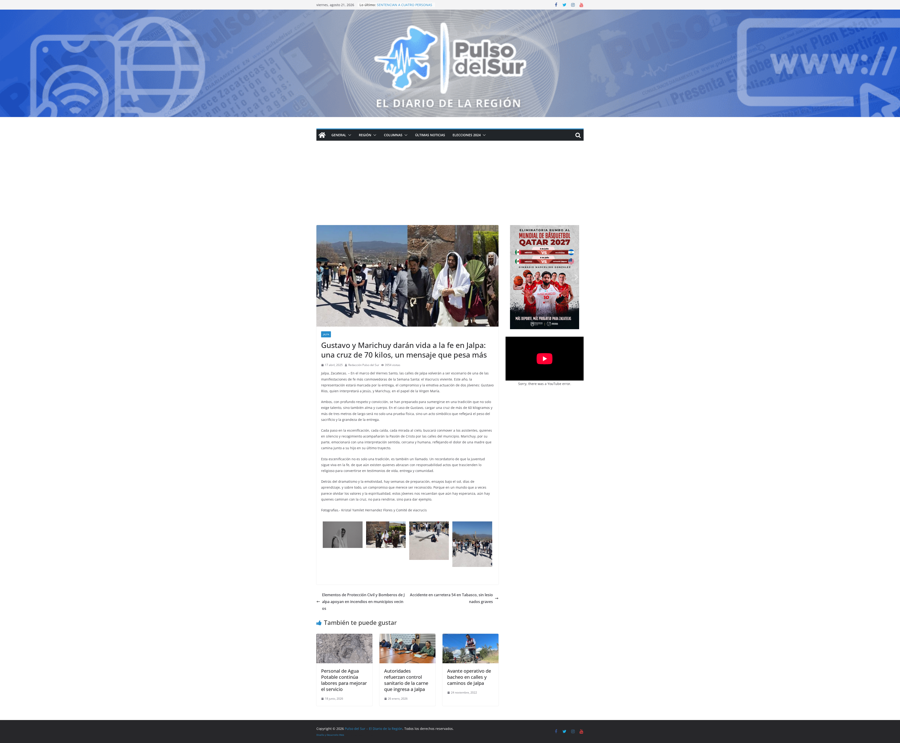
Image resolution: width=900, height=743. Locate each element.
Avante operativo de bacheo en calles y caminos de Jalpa (469, 677)
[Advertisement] (450, 190)
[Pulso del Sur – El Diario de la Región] (450, 12)
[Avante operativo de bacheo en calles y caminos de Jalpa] (470, 637)
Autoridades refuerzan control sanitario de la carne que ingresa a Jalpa (406, 680)
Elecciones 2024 (467, 135)
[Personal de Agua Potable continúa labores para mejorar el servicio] (344, 637)
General (338, 135)
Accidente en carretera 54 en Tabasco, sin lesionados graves (451, 598)
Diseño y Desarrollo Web (330, 734)
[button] (348, 135)
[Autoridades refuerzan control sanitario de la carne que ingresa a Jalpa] (407, 637)
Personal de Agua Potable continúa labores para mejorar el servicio (344, 680)
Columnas (393, 135)
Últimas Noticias (430, 135)
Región (365, 135)
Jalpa (326, 334)
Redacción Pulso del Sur (363, 365)
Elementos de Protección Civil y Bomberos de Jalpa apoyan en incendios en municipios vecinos (363, 601)
